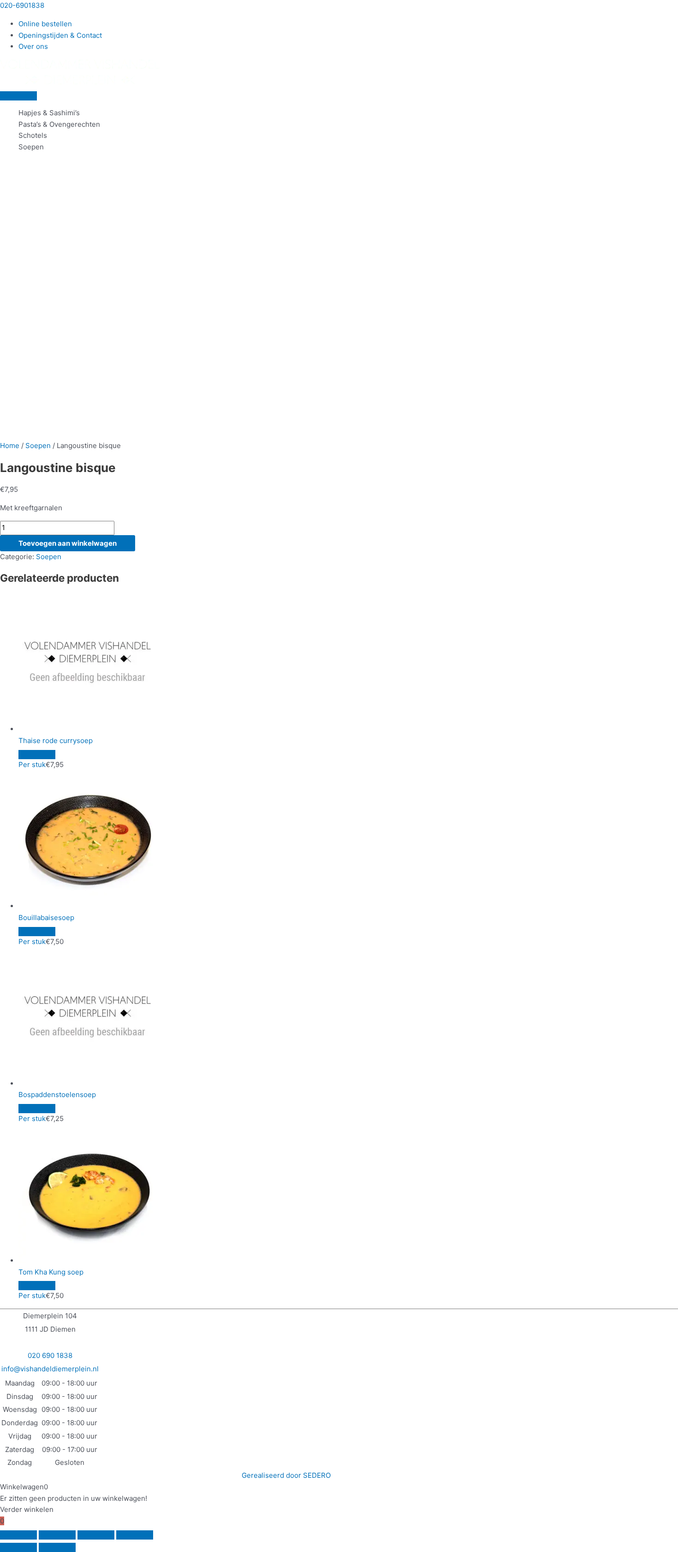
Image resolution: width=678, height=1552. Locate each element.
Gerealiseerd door (286, 1475)
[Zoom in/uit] (18, 1535)
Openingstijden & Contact (60, 35)
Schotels (32, 135)
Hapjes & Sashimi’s (49, 112)
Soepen (31, 146)
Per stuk (32, 764)
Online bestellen (45, 23)
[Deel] (95, 1535)
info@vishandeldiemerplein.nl (50, 1368)
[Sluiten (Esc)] (134, 1535)
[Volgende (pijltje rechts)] (57, 1547)
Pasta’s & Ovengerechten (59, 124)
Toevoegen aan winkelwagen (67, 543)
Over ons (33, 46)
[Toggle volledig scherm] (57, 1535)
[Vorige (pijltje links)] (18, 1547)
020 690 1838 (50, 1355)
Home (9, 445)
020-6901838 (22, 5)
